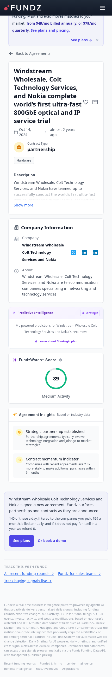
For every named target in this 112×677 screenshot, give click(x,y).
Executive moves (47, 669)
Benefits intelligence (18, 669)
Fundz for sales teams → (79, 573)
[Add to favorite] (86, 102)
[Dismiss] (97, 40)
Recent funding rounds (20, 663)
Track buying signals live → (28, 580)
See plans (21, 540)
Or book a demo (52, 540)
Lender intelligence (79, 663)
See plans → (81, 40)
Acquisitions (70, 669)
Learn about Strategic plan (58, 341)
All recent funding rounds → (29, 573)
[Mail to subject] (95, 102)
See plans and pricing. (50, 30)
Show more (23, 205)
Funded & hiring (51, 663)
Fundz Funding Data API (88, 650)
